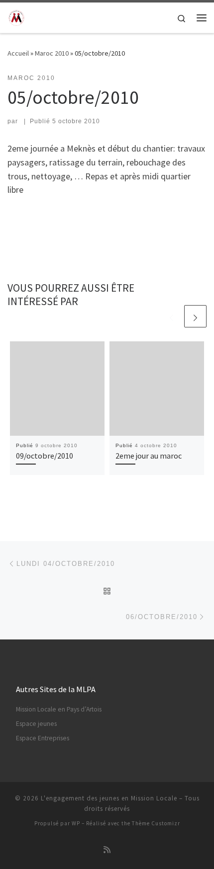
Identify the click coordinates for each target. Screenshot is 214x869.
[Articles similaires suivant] (195, 316)
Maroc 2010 (52, 53)
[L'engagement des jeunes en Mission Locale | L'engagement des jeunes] (16, 16)
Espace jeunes (36, 723)
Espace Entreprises (42, 738)
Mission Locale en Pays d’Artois (59, 709)
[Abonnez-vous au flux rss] (107, 850)
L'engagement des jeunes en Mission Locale (109, 798)
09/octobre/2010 (44, 456)
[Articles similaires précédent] (171, 316)
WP (76, 823)
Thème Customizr (156, 823)
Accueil (18, 53)
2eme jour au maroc (148, 456)
